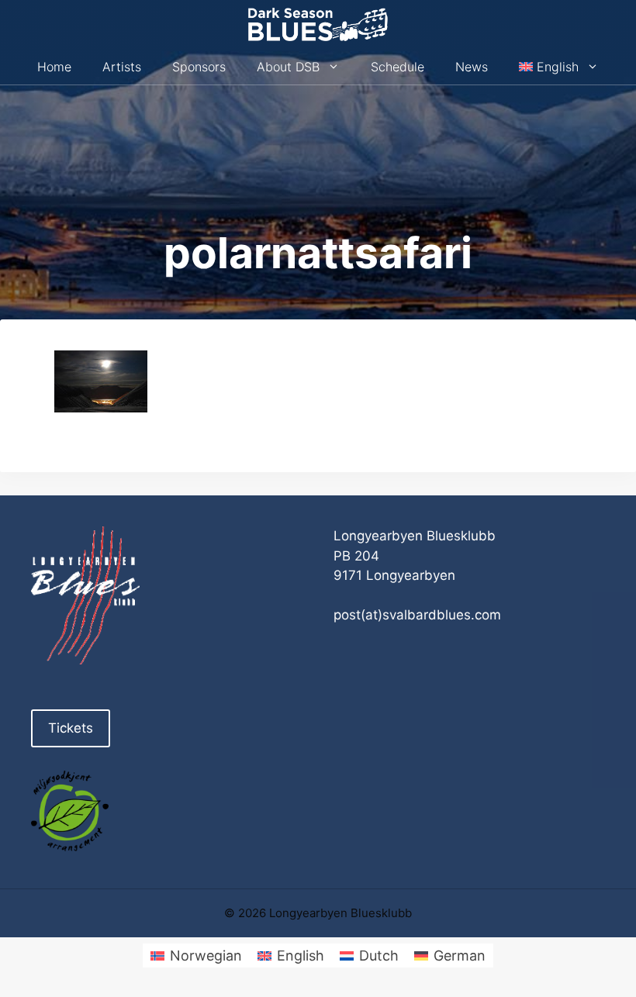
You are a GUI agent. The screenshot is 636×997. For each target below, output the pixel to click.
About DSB (288, 66)
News (471, 66)
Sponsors (199, 66)
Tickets (70, 728)
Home (54, 66)
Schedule (397, 66)
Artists (121, 66)
